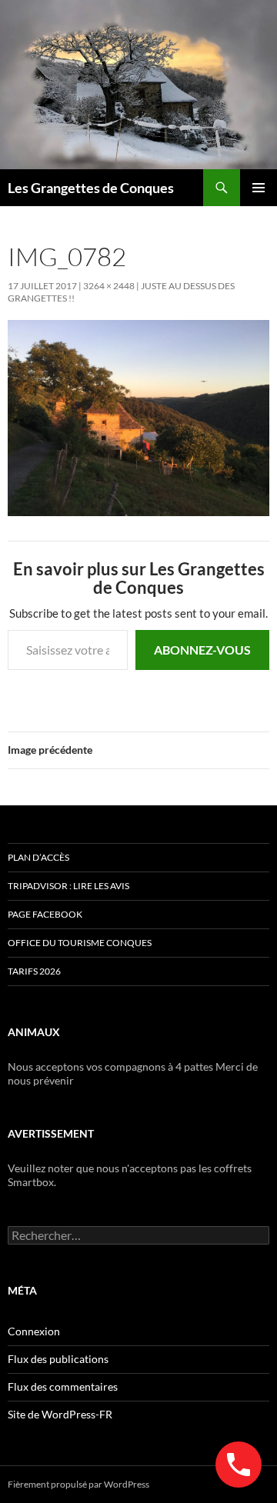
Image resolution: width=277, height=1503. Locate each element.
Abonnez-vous (202, 649)
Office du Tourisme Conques (80, 942)
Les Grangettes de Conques (91, 187)
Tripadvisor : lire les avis (68, 885)
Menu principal (258, 187)
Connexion (34, 1331)
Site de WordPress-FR (60, 1414)
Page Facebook (45, 914)
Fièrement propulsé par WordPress (78, 1484)
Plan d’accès (38, 857)
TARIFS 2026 (34, 971)
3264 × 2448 (109, 286)
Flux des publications (58, 1358)
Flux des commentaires (63, 1386)
